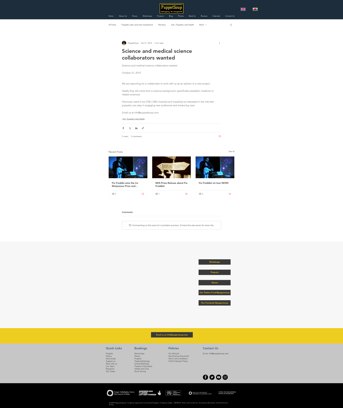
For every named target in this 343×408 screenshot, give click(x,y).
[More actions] (219, 43)
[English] (243, 9)
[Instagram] (225, 377)
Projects (109, 353)
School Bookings (141, 363)
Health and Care (141, 369)
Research (110, 369)
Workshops (111, 358)
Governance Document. (207, 403)
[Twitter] (212, 377)
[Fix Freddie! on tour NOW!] (215, 167)
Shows (109, 356)
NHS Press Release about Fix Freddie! (171, 184)
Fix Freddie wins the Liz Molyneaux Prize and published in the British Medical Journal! (125, 184)
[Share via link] (143, 128)
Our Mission (173, 353)
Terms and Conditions (178, 358)
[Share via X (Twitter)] (129, 128)
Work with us (111, 363)
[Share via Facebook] (123, 128)
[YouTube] (218, 377)
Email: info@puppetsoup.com (216, 353)
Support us (110, 361)
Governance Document (178, 356)
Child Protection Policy (178, 361)
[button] (231, 25)
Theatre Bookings (142, 361)
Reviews (162, 24)
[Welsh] (255, 9)
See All (231, 151)
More (201, 24)
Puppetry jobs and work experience (137, 24)
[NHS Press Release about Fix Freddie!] (171, 167)
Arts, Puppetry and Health (182, 24)
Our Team (110, 366)
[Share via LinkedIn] (136, 128)
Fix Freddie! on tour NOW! (214, 182)
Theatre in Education (143, 366)
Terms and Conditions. (190, 403)
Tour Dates (110, 371)
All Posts (112, 24)
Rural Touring (140, 371)
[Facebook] (205, 377)
